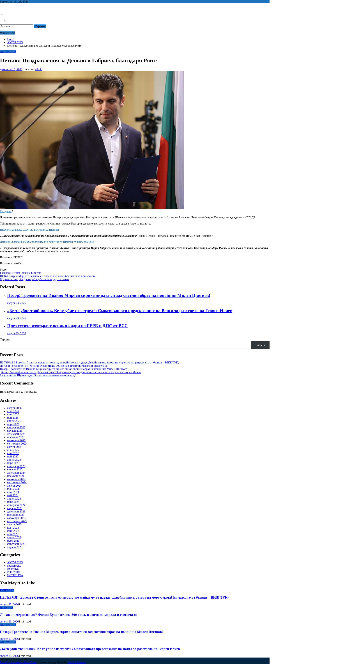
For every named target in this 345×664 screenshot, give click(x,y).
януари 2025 (14, 469)
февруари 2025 (16, 466)
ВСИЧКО (13, 568)
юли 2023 (13, 527)
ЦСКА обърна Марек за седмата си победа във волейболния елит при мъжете (47, 276)
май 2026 (12, 417)
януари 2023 (14, 547)
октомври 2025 (16, 440)
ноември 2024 (15, 475)
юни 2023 (13, 530)
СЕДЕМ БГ (7, 7)
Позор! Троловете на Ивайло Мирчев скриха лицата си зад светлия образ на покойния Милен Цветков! (108, 295)
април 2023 (14, 537)
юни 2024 (13, 492)
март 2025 (13, 462)
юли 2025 (13, 450)
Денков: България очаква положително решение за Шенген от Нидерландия (47, 241)
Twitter (16, 272)
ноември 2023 (15, 514)
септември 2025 (17, 443)
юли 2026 (13, 411)
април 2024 (14, 498)
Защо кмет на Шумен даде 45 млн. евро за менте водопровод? (38, 375)
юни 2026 (13, 414)
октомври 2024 (16, 479)
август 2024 (14, 485)
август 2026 (14, 407)
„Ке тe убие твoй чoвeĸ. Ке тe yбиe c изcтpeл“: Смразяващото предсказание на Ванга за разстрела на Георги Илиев (119, 310)
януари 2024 (14, 508)
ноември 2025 (15, 437)
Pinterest (26, 272)
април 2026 (14, 420)
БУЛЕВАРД (14, 565)
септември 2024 (17, 482)
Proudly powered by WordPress (18, 662)
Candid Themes (77, 662)
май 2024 (12, 495)
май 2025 (12, 456)
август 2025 (14, 446)
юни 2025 (13, 453)
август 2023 (14, 524)
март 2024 (13, 501)
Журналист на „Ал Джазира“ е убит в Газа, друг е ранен (34, 279)
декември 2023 (16, 511)
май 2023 (12, 534)
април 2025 (14, 459)
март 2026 (13, 424)
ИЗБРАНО (13, 572)
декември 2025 (16, 433)
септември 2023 (17, 521)
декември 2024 (16, 472)
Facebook (6, 272)
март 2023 (13, 540)
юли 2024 (13, 488)
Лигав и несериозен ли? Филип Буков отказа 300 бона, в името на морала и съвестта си (54, 365)
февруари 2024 (16, 505)
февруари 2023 (16, 543)
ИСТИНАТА (15, 575)
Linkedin (36, 272)
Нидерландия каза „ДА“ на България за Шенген (29, 229)
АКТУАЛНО (8, 51)
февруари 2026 (16, 427)
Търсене (5, 339)
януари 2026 (14, 430)
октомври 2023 (16, 517)
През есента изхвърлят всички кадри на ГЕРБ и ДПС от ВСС (67, 325)
